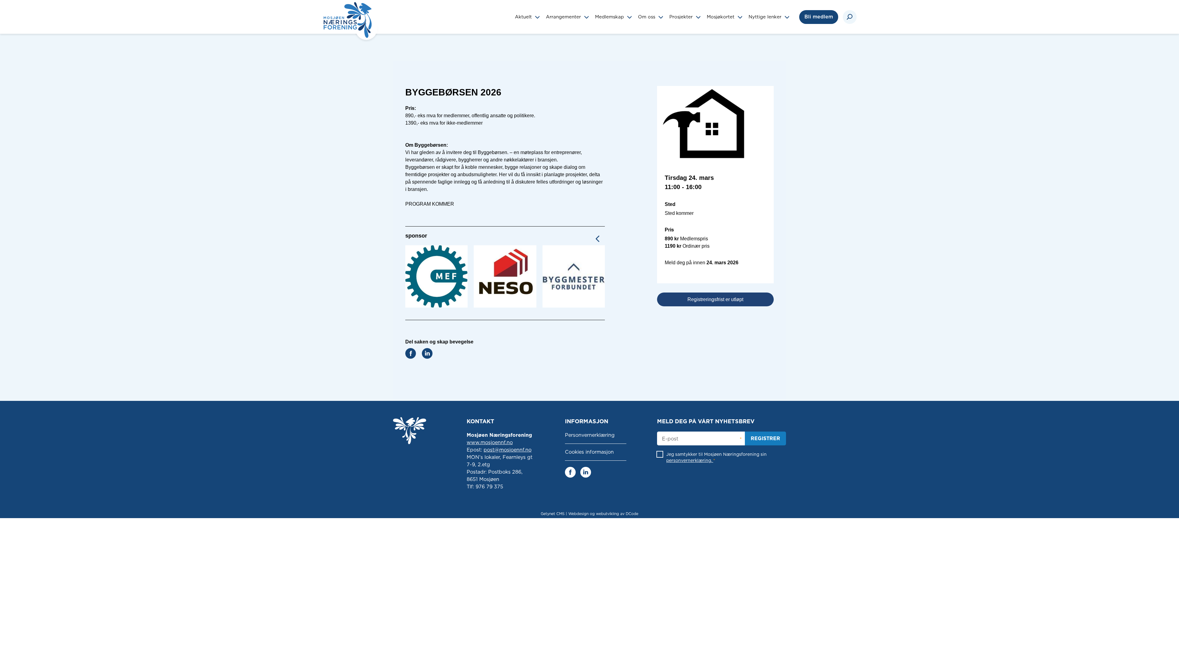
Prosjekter (681, 17)
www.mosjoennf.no (490, 442)
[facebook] (570, 472)
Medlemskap (610, 17)
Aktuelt (524, 17)
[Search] (850, 17)
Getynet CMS (553, 513)
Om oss (647, 17)
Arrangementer (564, 17)
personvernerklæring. (689, 460)
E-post (670, 438)
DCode (632, 513)
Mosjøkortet (721, 17)
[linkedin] (585, 472)
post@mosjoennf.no (507, 450)
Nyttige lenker (766, 17)
